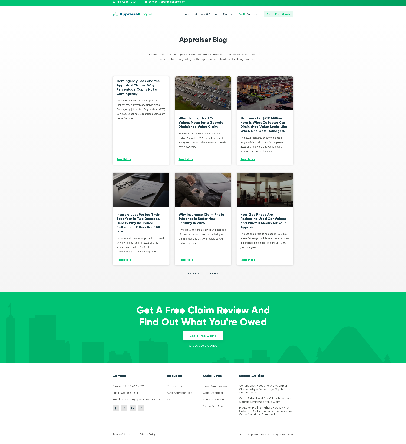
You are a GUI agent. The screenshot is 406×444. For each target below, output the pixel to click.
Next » (214, 273)
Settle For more (248, 14)
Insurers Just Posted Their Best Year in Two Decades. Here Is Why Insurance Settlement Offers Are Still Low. (138, 223)
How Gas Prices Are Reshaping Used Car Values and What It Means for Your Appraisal (263, 220)
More (226, 14)
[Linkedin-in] (141, 408)
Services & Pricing (206, 14)
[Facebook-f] (116, 408)
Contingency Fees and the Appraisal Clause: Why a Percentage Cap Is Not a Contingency (138, 87)
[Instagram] (124, 408)
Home (185, 14)
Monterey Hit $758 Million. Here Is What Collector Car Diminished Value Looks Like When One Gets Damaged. (263, 124)
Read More (124, 159)
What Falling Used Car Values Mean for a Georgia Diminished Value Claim (201, 122)
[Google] (133, 408)
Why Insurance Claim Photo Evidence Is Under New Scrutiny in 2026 (201, 218)
